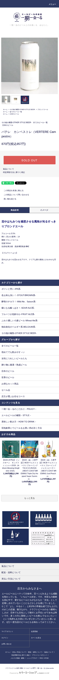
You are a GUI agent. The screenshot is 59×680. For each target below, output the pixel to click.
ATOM (46, 658)
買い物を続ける (10, 199)
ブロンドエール (43, 109)
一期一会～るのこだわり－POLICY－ (19, 409)
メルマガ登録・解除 (17, 658)
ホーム (5, 109)
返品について (8, 169)
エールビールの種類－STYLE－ (16, 415)
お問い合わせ (6, 644)
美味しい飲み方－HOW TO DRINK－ (19, 421)
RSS (41, 658)
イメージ (44, 210)
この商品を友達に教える (14, 190)
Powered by (14, 673)
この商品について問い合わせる (16, 195)
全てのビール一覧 (16, 112)
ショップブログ (32, 658)
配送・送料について (35, 652)
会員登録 (34, 631)
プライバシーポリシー (39, 655)
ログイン (5, 638)
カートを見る (36, 638)
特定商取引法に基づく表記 (14, 172)
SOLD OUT (29, 160)
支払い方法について (19, 652)
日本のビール (14, 114)
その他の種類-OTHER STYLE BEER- (22, 109)
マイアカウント (7, 631)
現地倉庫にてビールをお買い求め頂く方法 (22, 428)
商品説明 (15, 210)
